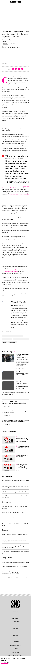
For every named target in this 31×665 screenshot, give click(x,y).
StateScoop (15, 625)
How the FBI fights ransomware (21, 456)
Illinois (26, 339)
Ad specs (15, 648)
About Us (15, 611)
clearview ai (12, 342)
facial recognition (9, 336)
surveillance (7, 339)
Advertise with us (15, 645)
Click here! (5, 662)
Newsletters (15, 642)
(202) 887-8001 (15, 652)
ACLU (4, 342)
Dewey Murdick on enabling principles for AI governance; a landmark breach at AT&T (22, 467)
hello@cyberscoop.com (15, 655)
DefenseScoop (15, 621)
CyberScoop (15, 632)
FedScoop (15, 618)
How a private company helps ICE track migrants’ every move (22, 356)
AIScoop (15, 635)
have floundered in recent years (11, 269)
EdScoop (15, 628)
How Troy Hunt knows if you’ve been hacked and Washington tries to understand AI (22, 439)
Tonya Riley (6, 43)
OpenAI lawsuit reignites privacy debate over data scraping (22, 373)
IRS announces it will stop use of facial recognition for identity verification (15, 411)
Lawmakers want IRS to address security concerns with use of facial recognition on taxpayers (15, 420)
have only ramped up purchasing (21, 228)
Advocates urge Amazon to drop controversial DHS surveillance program (15, 393)
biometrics (17, 339)
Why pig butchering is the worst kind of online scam (22, 447)
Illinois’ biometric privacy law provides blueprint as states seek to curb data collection (22, 384)
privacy (20, 336)
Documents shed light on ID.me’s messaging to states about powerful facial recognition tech (14, 402)
